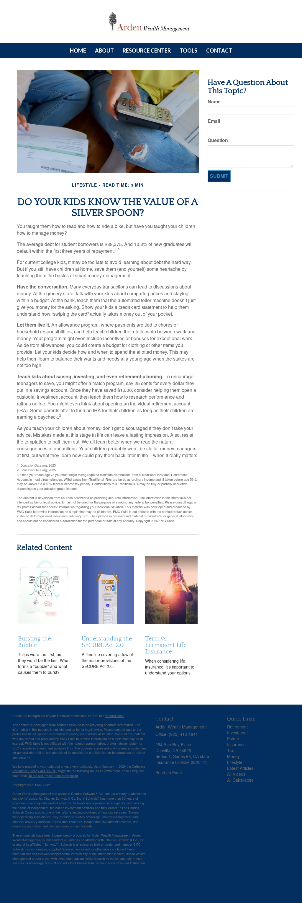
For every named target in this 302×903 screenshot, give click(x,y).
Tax (230, 750)
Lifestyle (234, 762)
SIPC (137, 844)
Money (233, 756)
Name (214, 101)
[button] (104, 50)
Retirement (237, 727)
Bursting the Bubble (34, 641)
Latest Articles (240, 768)
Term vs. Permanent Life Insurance (166, 645)
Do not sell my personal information (53, 775)
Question (218, 140)
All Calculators (240, 780)
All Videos (236, 774)
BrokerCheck (114, 715)
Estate (233, 738)
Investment (237, 733)
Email (214, 121)
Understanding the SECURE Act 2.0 (107, 641)
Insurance (236, 744)
